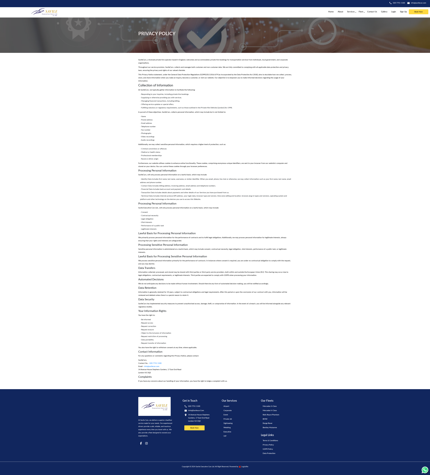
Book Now (194, 428)
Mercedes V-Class (270, 410)
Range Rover (267, 423)
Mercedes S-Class (270, 406)
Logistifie (244, 466)
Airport (226, 406)
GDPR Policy (268, 449)
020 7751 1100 (399, 3)
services (351, 12)
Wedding (227, 427)
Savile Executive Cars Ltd (205, 466)
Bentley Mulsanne (270, 427)
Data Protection (269, 453)
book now (418, 12)
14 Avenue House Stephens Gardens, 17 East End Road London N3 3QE (199, 418)
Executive (227, 432)
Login (393, 12)
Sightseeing (228, 423)
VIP (225, 436)
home (331, 12)
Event (226, 415)
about (340, 12)
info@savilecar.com (418, 3)
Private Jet (228, 419)
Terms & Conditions (270, 440)
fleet (361, 12)
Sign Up (403, 12)
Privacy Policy (268, 445)
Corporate (228, 410)
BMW (265, 419)
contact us (372, 12)
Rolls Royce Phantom (271, 415)
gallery (384, 12)
